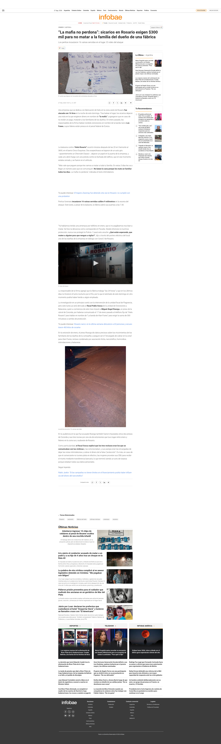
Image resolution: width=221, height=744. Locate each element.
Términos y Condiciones (153, 704)
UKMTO (135, 23)
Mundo (121, 10)
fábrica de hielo (81, 519)
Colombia (86, 10)
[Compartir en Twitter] (117, 102)
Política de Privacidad (153, 707)
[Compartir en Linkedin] (121, 102)
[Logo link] (110, 16)
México (99, 10)
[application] (95, 263)
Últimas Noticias (130, 10)
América (90, 704)
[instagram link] (73, 711)
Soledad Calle (121, 23)
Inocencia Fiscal (91, 23)
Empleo (111, 707)
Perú (104, 10)
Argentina (67, 10)
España (93, 10)
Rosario (61, 519)
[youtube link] (65, 715)
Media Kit (132, 718)
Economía (154, 10)
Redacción (111, 704)
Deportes (139, 10)
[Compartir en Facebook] (113, 102)
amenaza (106, 519)
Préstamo (129, 23)
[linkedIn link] (73, 715)
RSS (90, 726)
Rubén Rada (141, 23)
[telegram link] (69, 715)
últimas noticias (95, 519)
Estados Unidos (76, 10)
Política (146, 10)
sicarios (115, 519)
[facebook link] (65, 711)
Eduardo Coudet (112, 23)
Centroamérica (112, 10)
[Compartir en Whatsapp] (109, 102)
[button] (3, 10)
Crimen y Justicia (64, 27)
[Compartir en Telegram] (125, 102)
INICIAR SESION (213, 10)
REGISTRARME (201, 10)
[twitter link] (69, 711)
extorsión (70, 519)
